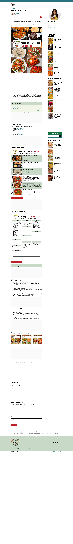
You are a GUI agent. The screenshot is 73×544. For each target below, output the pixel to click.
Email (12, 419)
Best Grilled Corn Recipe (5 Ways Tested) (57, 40)
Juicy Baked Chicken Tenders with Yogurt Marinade (57, 109)
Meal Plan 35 (37, 345)
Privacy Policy (60, 451)
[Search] (61, 4)
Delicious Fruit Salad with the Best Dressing (57, 60)
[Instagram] (49, 30)
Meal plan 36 (26, 345)
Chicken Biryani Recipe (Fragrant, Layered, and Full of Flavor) (57, 96)
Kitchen (38, 4)
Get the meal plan (16, 107)
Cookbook (48, 4)
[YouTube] (51, 30)
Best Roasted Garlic (57, 152)
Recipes (31, 4)
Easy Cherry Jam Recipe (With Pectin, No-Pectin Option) (57, 116)
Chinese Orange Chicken (20, 128)
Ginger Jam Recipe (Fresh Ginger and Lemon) (58, 83)
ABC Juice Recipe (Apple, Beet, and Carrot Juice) (57, 102)
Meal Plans (43, 4)
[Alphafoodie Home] (13, 4)
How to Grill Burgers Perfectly (57, 47)
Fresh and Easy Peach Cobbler (57, 73)
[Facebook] (53, 30)
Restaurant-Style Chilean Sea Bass (57, 158)
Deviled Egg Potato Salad (56, 54)
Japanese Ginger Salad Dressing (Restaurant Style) (58, 164)
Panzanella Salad (19, 133)
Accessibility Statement (54, 451)
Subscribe (55, 4)
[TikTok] (57, 30)
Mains (35, 4)
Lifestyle (18, 448)
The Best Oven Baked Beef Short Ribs (57, 177)
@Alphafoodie (37, 362)
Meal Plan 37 (15, 345)
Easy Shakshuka (21, 134)
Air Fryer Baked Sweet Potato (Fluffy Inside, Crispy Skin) (57, 90)
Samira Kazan (17, 13)
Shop (52, 4)
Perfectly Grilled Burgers (20, 129)
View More (38, 110)
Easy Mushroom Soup (21, 130)
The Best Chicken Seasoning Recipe (57, 171)
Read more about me (51, 27)
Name (12, 416)
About (29, 448)
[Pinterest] (55, 30)
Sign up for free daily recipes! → (36, 0)
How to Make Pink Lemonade (57, 67)
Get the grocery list (16, 108)
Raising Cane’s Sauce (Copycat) (57, 145)
